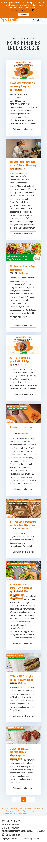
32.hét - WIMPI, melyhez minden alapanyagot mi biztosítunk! (22, 679)
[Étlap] (33, 20)
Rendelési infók (25, 808)
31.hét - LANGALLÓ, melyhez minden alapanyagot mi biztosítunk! (19, 753)
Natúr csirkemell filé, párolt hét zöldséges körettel (20, 361)
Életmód (24, 273)
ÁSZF (41, 811)
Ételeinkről (13, 808)
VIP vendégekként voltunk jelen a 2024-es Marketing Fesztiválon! (23, 165)
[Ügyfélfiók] (38, 20)
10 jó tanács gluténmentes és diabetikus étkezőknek (23, 523)
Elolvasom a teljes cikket (23, 129)
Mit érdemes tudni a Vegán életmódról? (23, 267)
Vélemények (38, 808)
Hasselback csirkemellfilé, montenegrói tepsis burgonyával (23, 86)
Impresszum (22, 814)
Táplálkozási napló (12, 811)
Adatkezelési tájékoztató (23, 10)
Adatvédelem (10, 814)
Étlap (4, 808)
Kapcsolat (32, 811)
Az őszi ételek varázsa (21, 427)
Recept (24, 89)
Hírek (23, 168)
